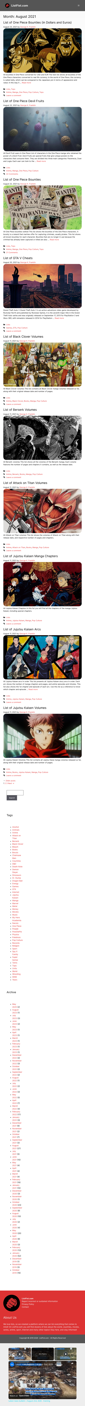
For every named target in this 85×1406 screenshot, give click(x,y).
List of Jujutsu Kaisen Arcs (22, 629)
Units (14, 968)
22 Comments (12, 174)
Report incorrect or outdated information (40, 1301)
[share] (72, 1363)
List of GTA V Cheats (18, 258)
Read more (26, 83)
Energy (15, 883)
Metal (14, 906)
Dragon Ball (17, 881)
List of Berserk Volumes (20, 410)
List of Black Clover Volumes (23, 336)
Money (15, 909)
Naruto (15, 923)
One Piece (23, 92)
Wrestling (16, 974)
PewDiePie (17, 932)
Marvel (15, 903)
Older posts (10, 781)
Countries (16, 861)
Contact (25, 1307)
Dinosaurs (16, 875)
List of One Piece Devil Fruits (23, 101)
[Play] (66, 1354)
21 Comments (12, 252)
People (15, 929)
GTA (14, 328)
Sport (14, 949)
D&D (14, 864)
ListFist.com (19, 5)
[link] (12, 1364)
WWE (14, 977)
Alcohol (15, 827)
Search (12, 798)
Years (14, 980)
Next (11, 783)
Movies (15, 912)
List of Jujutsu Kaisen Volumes (24, 708)
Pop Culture (33, 92)
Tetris (14, 963)
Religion (15, 946)
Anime (8, 92)
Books (26, 401)
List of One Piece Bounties (22, 179)
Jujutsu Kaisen (18, 620)
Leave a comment (13, 95)
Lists (8, 89)
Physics (15, 934)
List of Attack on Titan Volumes (25, 483)
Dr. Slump (16, 878)
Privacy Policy (28, 1304)
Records (16, 943)
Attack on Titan (18, 547)
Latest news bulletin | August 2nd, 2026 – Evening (38, 1364)
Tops (13, 89)
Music (14, 915)
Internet (15, 892)
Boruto (15, 852)
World (14, 971)
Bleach (15, 847)
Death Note (17, 866)
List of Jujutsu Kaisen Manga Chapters (30, 556)
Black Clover (17, 401)
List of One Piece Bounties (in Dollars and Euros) (37, 22)
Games (9, 328)
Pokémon (16, 937)
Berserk (15, 474)
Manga (15, 92)
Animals (15, 830)
